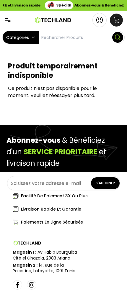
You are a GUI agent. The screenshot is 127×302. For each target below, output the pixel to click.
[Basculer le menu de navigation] (8, 20)
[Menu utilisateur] (99, 20)
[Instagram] (31, 285)
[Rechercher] (117, 37)
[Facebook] (17, 285)
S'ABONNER (105, 183)
